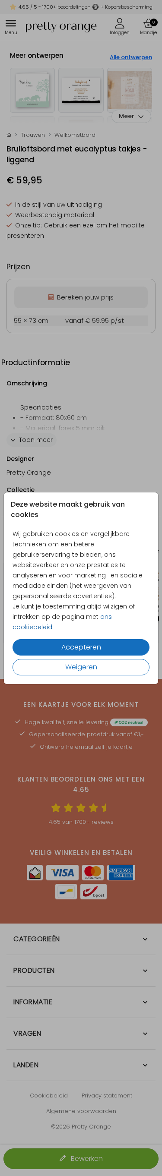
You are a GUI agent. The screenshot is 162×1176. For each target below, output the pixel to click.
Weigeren (81, 667)
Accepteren (81, 647)
